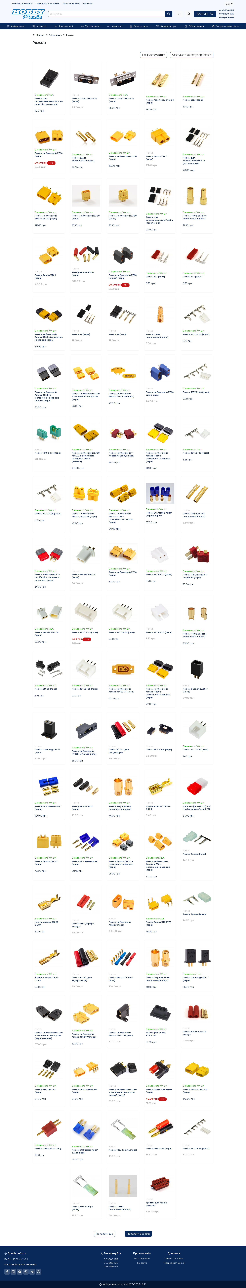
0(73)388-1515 (226, 14)
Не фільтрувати (152, 54)
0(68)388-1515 (226, 17)
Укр (228, 4)
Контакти (88, 3)
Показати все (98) (138, 1233)
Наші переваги (71, 3)
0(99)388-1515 (226, 10)
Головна (40, 35)
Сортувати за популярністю (190, 54)
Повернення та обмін (48, 3)
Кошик (202, 14)
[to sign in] (179, 14)
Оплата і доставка (22, 3)
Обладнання (55, 35)
